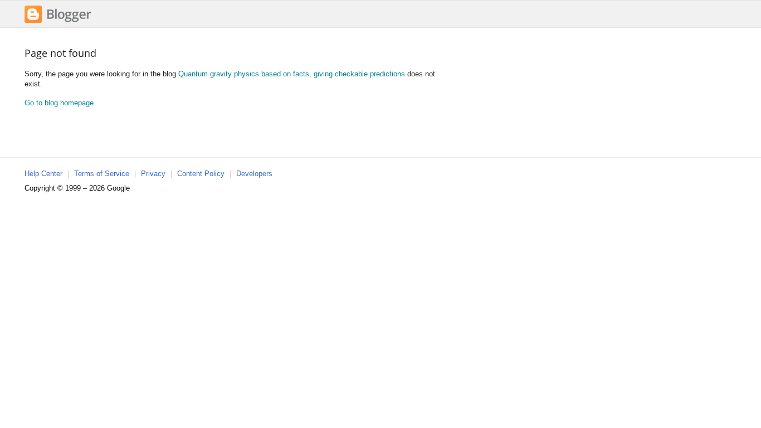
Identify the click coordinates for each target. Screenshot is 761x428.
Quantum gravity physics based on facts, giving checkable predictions (291, 74)
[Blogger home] (58, 21)
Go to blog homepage (59, 103)
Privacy (153, 173)
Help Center (43, 173)
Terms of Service (101, 173)
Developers (254, 173)
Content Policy (201, 173)
